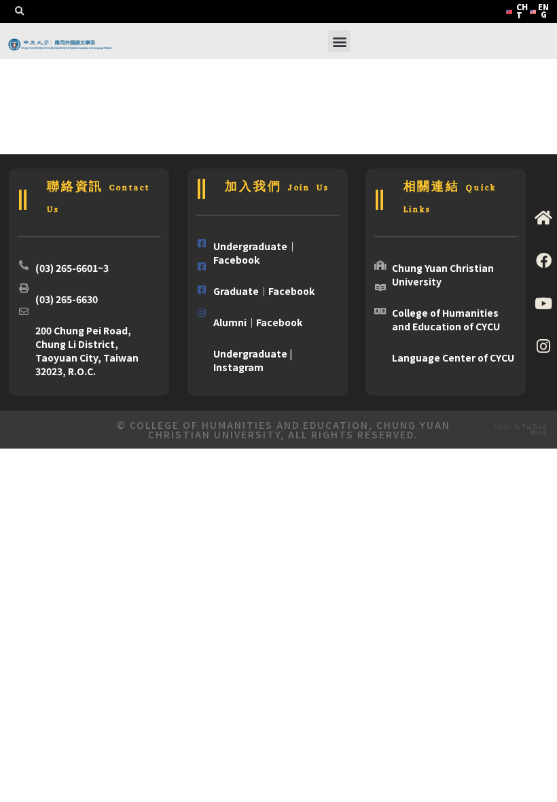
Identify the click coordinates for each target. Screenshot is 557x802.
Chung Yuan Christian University (443, 274)
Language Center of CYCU (453, 357)
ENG (543, 10)
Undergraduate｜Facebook (255, 252)
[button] (19, 11)
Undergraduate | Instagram (252, 360)
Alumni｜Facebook (257, 322)
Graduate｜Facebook (264, 291)
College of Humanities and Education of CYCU (446, 319)
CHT (522, 10)
